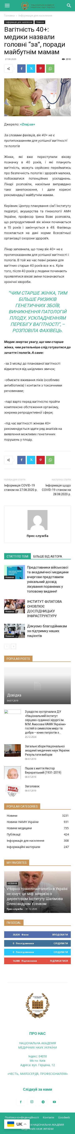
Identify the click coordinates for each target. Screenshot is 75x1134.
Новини (40, 22)
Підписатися (59, 960)
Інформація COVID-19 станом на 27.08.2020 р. (20, 488)
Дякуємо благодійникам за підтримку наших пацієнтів (47, 631)
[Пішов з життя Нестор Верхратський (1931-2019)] (12, 772)
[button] (7, 5)
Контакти (48, 1117)
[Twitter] (31, 68)
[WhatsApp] (50, 68)
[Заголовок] (12, 790)
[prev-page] (6, 646)
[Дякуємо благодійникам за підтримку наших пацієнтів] (14, 631)
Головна (9, 15)
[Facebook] (21, 68)
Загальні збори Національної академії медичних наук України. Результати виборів (47, 750)
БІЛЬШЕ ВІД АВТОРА (47, 556)
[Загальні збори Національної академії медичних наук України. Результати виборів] (12, 750)
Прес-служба (37, 536)
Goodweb (64, 1117)
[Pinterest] (40, 68)
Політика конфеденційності (22, 1117)
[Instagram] (32, 1102)
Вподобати (60, 934)
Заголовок (32, 786)
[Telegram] (43, 1102)
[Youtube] (54, 1102)
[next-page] (13, 646)
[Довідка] (37, 685)
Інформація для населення (35, 15)
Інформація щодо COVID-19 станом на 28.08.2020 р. (56, 490)
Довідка (14, 695)
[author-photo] (38, 530)
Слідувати (61, 943)
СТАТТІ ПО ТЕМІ (17, 556)
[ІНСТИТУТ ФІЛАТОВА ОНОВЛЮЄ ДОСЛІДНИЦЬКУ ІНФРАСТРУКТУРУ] (14, 606)
